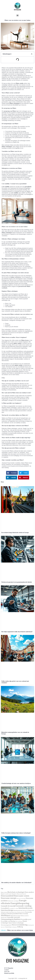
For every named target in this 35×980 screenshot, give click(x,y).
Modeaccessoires (24, 915)
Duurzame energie (8, 898)
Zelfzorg (20, 927)
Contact (6, 969)
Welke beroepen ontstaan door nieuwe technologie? (16, 833)
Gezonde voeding (23, 906)
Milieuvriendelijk (23, 913)
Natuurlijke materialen (13, 917)
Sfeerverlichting (18, 921)
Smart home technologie (16, 923)
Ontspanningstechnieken (10, 919)
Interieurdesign (7, 910)
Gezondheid (5, 908)
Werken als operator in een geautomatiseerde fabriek (16, 582)
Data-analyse (29, 892)
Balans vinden (4, 892)
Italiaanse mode (4, 912)
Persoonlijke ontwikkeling (8, 921)
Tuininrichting (8, 927)
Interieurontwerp (18, 910)
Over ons (6, 971)
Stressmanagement (6, 925)
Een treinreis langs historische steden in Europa (15, 532)
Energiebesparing (20, 903)
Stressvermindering (19, 925)
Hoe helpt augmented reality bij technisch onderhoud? (17, 631)
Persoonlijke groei (26, 919)
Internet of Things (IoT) (28, 910)
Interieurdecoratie (25, 908)
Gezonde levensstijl (8, 906)
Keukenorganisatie (21, 912)
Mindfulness (5, 915)
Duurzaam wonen (21, 896)
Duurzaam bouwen (21, 894)
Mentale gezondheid (13, 913)
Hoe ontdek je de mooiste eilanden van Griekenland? (16, 882)
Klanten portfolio (9, 973)
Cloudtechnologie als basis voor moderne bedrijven (16, 783)
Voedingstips (14, 927)
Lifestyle (3, 930)
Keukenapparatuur (13, 912)
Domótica (14, 894)
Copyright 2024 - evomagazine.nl (17, 978)
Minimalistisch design (15, 915)
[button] (17, 15)
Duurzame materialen (21, 898)
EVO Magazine (8, 968)
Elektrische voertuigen (13, 900)
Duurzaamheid (7, 896)
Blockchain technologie (15, 892)
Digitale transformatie (6, 894)
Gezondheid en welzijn (13, 908)
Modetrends (4, 917)
